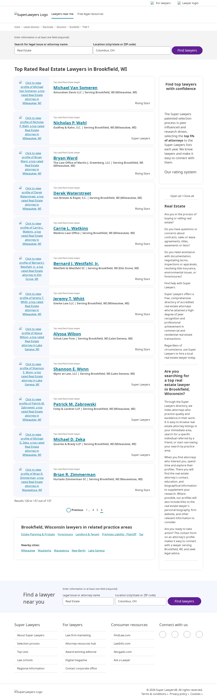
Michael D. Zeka (69, 439)
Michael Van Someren (75, 87)
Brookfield (74, 26)
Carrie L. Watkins (70, 228)
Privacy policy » (179, 694)
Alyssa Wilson (67, 333)
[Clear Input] (88, 50)
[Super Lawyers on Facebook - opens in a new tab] (162, 634)
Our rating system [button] (180, 172)
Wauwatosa (61, 550)
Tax (141, 534)
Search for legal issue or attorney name (41, 44)
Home (17, 26)
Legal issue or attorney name (81, 595)
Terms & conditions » (154, 694)
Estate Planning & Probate (38, 534)
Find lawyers (187, 50)
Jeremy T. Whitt (68, 298)
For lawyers (73, 624)
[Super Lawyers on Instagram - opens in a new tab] (175, 634)
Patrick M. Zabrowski (74, 404)
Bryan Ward (65, 158)
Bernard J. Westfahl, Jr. (76, 263)
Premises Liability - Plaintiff (119, 534)
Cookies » (196, 694)
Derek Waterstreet (72, 193)
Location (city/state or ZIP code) (114, 44)
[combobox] (53, 50)
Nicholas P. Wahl (70, 122)
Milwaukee (28, 550)
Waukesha (44, 550)
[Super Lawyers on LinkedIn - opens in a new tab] (199, 634)
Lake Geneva (96, 550)
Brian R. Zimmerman (74, 474)
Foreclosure (65, 534)
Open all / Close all (182, 196)
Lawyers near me (62, 14)
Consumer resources (129, 624)
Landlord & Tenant (87, 534)
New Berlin (79, 550)
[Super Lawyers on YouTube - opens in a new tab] (187, 634)
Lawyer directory (31, 26)
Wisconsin (61, 26)
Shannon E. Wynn (71, 369)
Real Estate (48, 26)
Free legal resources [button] (90, 14)
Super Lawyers (27, 624)
